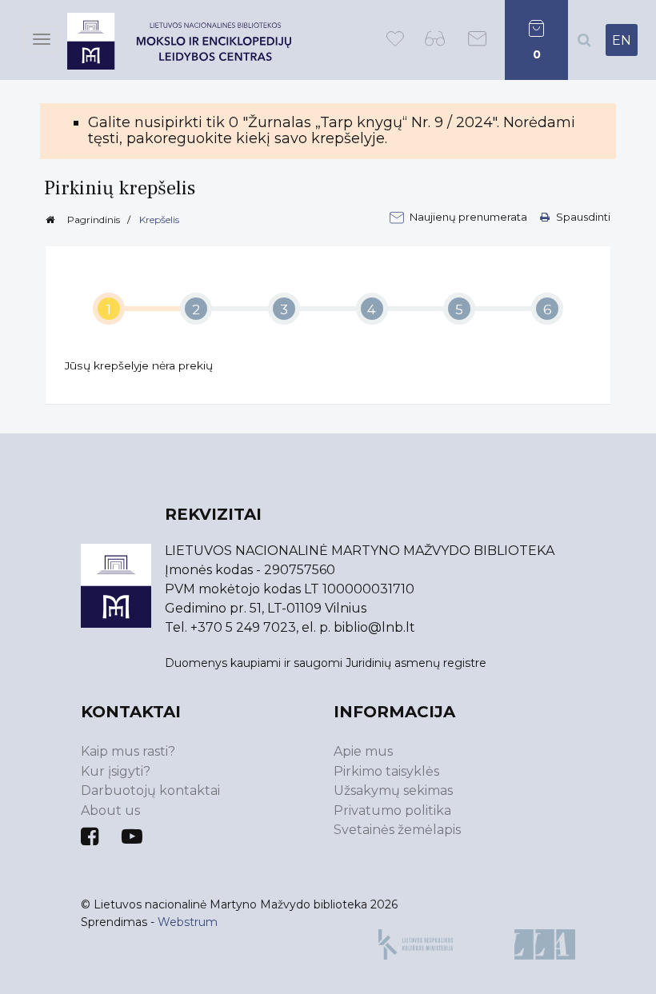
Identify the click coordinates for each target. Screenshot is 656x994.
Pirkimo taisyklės (386, 771)
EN (621, 40)
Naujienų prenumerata (470, 216)
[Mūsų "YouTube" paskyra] (132, 836)
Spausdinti (582, 216)
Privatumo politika (392, 810)
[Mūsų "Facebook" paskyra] (89, 836)
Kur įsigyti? (115, 771)
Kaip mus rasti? (128, 751)
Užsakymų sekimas (393, 790)
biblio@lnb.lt (374, 627)
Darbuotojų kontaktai (150, 790)
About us (110, 810)
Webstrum (188, 922)
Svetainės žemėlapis (397, 829)
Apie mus (363, 751)
